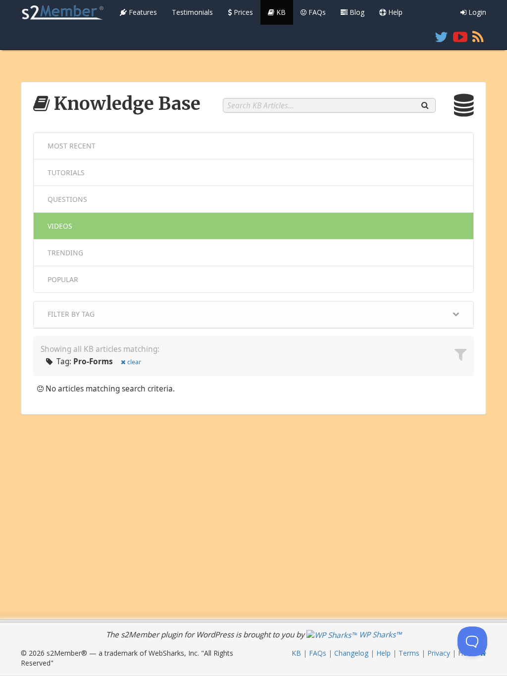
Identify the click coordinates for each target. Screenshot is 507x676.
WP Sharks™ (379, 634)
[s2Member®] (62, 12)
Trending (65, 252)
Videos (60, 226)
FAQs (316, 12)
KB (280, 12)
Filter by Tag (71, 314)
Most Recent (72, 145)
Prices (242, 12)
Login (476, 12)
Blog (356, 12)
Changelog (351, 653)
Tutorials (66, 172)
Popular (63, 279)
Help (394, 12)
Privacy (438, 653)
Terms (409, 653)
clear (134, 362)
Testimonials (192, 12)
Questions (67, 199)
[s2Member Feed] (478, 37)
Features (142, 12)
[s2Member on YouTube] (460, 37)
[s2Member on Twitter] (441, 37)
